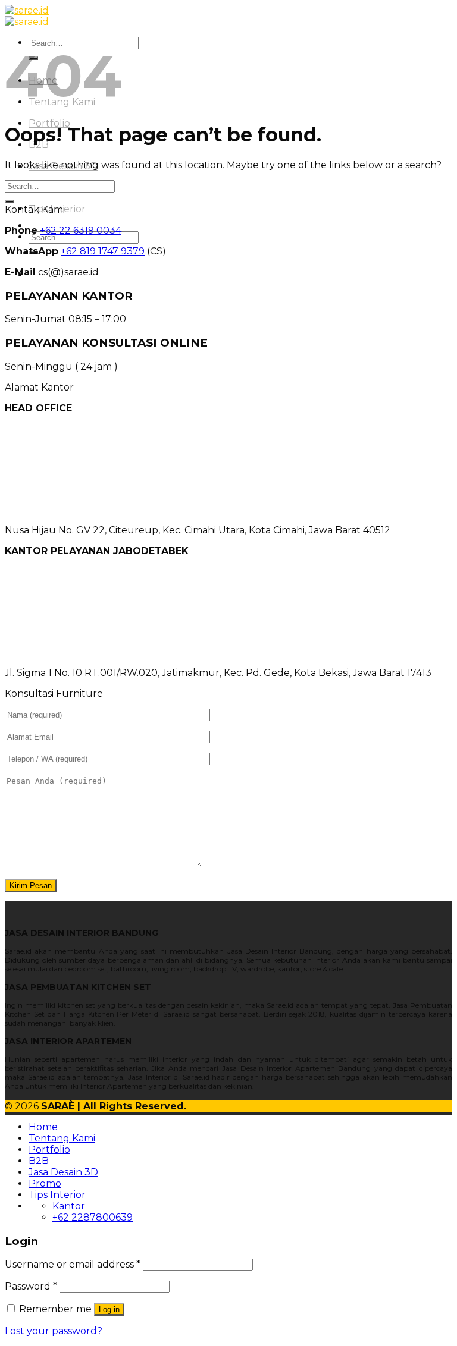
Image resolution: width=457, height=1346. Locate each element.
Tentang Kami (62, 1138)
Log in (109, 1309)
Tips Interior (57, 1194)
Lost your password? (53, 1330)
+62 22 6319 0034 (80, 230)
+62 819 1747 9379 (103, 251)
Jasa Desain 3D (63, 1172)
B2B (39, 1160)
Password (31, 1286)
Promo (45, 1183)
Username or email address (72, 1264)
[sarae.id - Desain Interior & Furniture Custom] (27, 16)
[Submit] (9, 201)
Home (43, 1127)
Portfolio (49, 1149)
